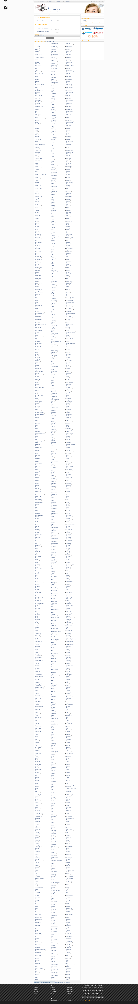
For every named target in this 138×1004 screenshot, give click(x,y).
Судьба (68, 551)
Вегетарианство (39, 371)
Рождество (68, 253)
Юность (68, 958)
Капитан (53, 107)
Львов (52, 319)
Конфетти (53, 194)
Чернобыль (69, 881)
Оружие (53, 655)
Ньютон (53, 571)
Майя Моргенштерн (55, 335)
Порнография (54, 915)
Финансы (68, 786)
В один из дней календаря (45, 28)
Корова (52, 207)
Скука (67, 390)
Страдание (68, 526)
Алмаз (36, 180)
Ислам (52, 60)
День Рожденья (38, 662)
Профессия (69, 120)
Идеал (36, 906)
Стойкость (68, 523)
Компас (52, 174)
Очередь (53, 704)
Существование (70, 564)
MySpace (37, 112)
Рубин (67, 275)
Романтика (68, 261)
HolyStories (37, 92)
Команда (53, 169)
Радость (68, 161)
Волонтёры (38, 471)
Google (36, 89)
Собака (68, 447)
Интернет (37, 960)
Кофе (52, 215)
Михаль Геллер (54, 406)
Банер (36, 228)
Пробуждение (69, 87)
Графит (37, 606)
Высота (37, 531)
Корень (52, 204)
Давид (36, 625)
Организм (53, 649)
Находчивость (54, 513)
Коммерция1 (54, 172)
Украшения (69, 725)
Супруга (68, 562)
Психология (69, 131)
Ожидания (53, 620)
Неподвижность (54, 540)
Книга (52, 156)
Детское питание (39, 676)
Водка (36, 456)
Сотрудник (68, 474)
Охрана (52, 701)
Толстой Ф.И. (69, 638)
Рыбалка (68, 292)
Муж (52, 451)
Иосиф (37, 974)
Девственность (38, 641)
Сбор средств (69, 324)
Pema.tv (37, 120)
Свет (67, 329)
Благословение (38, 294)
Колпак (52, 164)
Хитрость (68, 810)
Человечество (69, 876)
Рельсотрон (69, 221)
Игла (36, 903)
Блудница (37, 303)
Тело (67, 610)
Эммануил (68, 950)
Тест (67, 627)
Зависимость (38, 832)
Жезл (36, 799)
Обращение (53, 592)
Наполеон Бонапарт (55, 491)
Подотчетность (54, 847)
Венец (36, 378)
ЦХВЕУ (68, 865)
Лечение (53, 284)
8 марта (37, 51)
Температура (69, 613)
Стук (67, 546)
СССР (67, 505)
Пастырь (53, 753)
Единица (37, 777)
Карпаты (53, 110)
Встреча (37, 518)
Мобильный (53, 415)
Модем (52, 418)
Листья (52, 297)
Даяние (37, 632)
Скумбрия (68, 392)
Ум (67, 728)
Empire (36, 76)
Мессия (52, 379)
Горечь (37, 587)
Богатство (37, 311)
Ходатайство (69, 816)
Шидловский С (69, 914)
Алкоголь (37, 176)
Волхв (36, 474)
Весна (36, 396)
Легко (52, 267)
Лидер (52, 292)
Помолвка (53, 903)
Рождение (68, 251)
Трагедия (68, 654)
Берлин (37, 261)
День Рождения (39, 660)
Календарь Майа (55, 95)
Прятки (68, 130)
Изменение (38, 922)
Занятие (37, 848)
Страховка (68, 537)
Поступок (53, 941)
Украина (68, 722)
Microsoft (37, 108)
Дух (36, 745)
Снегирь (68, 439)
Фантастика (69, 774)
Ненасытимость (54, 537)
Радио (67, 160)
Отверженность (54, 671)
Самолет (68, 305)
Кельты (52, 125)
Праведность (54, 955)
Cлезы (36, 70)
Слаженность (69, 398)
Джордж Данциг (39, 688)
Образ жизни (54, 589)
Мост (52, 445)
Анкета (37, 193)
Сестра (68, 362)
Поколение (53, 874)
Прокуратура (69, 103)
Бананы (37, 226)
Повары (52, 828)
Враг (36, 507)
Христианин (69, 829)
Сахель (68, 322)
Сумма (68, 559)
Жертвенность (38, 815)
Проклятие (68, 101)
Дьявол (37, 752)
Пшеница (68, 144)
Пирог (52, 795)
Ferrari (36, 82)
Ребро (67, 207)
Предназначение (55, 967)
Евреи (36, 766)
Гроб (36, 617)
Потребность (54, 944)
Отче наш (53, 699)
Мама (52, 339)
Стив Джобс (69, 520)
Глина (36, 562)
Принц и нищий (70, 71)
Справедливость (70, 497)
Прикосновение (70, 65)
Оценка (52, 702)
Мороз (52, 439)
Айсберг (37, 164)
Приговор (68, 54)
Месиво (52, 377)
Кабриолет (53, 87)
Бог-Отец (37, 308)
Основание (53, 661)
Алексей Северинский (40, 174)
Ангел (36, 191)
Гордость (37, 586)
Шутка (67, 924)
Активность (38, 168)
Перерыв (53, 773)
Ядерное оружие (70, 965)
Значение (37, 897)
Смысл (67, 431)
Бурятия (37, 354)
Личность (53, 303)
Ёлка (36, 785)
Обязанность (54, 603)
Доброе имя (38, 701)
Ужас (67, 709)
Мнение (52, 413)
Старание (68, 512)
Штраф (68, 922)
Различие (68, 174)
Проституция (69, 111)
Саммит (68, 299)
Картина (53, 114)
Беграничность (38, 242)
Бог (36, 307)
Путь (67, 142)
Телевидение (69, 602)
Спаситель (68, 483)
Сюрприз (68, 575)
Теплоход (68, 619)
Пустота (68, 138)
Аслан (36, 204)
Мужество (53, 453)
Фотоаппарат (69, 793)
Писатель (53, 800)
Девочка (37, 640)
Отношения (53, 694)
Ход (67, 815)
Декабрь (37, 647)
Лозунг (52, 309)
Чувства (68, 898)
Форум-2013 (69, 791)
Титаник (68, 635)
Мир (52, 398)
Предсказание (54, 971)
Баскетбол (37, 237)
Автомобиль (38, 150)
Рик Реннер (69, 236)
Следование (69, 401)
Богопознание (38, 314)
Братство (37, 341)
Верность (37, 385)
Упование (68, 741)
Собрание (68, 449)
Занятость (37, 849)
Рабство (68, 155)
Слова (67, 404)
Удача (67, 701)
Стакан (68, 510)
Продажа (68, 95)
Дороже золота (38, 725)
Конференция (54, 191)
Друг (36, 739)
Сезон (67, 341)
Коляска (53, 167)
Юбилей (68, 955)
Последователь (54, 925)
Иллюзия (37, 931)
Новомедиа (53, 559)
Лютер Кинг (53, 327)
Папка (52, 729)
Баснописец (38, 239)
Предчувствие (54, 972)
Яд (67, 963)
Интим (37, 961)
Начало (52, 516)
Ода (52, 611)
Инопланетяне (38, 946)
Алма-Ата (37, 179)
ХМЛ (67, 813)
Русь (67, 288)
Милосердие (54, 396)
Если (36, 788)
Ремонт (68, 226)
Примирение (69, 70)
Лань (52, 262)
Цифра (67, 864)
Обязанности (54, 601)
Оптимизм (53, 644)
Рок (67, 256)
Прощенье (68, 127)
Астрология (38, 209)
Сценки (58, 1)
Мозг (52, 420)
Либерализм (53, 287)
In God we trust (38, 95)
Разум (67, 187)
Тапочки (68, 591)
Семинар (68, 349)
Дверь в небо (38, 633)
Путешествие (69, 141)
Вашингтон (38, 368)
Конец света (53, 183)
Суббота (68, 548)
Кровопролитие (54, 237)
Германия (37, 551)
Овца (52, 606)
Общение (53, 598)
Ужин (67, 711)
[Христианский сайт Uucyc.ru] (41, 12)
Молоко (52, 428)
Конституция (54, 186)
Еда (36, 775)
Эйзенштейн (69, 936)
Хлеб (67, 812)
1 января (37, 45)
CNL (36, 68)
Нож (52, 563)
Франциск (68, 796)
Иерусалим (38, 914)
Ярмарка (68, 974)
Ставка (68, 507)
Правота (53, 961)
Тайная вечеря (69, 581)
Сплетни (68, 490)
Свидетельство (69, 333)
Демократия (38, 655)
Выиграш (37, 529)
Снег (67, 438)
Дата (36, 630)
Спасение (68, 482)
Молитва (53, 423)
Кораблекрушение (55, 200)
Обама (52, 573)
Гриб (36, 616)
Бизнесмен (37, 273)
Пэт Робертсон (69, 150)
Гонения (37, 584)
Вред (36, 510)
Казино (52, 88)
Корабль (53, 202)
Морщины (53, 442)
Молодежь (53, 424)
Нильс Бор (53, 552)
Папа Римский (54, 727)
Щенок (68, 928)
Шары (67, 905)
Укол (67, 720)
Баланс (37, 223)
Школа (67, 917)
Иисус (36, 930)
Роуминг (68, 272)
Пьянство (68, 149)
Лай (52, 260)
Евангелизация (38, 763)
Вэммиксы (37, 539)
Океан (52, 623)
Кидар (52, 126)
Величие (37, 376)
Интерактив (38, 955)
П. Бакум (53, 709)
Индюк (37, 939)
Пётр (52, 783)
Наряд (52, 500)
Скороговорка (69, 382)
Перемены (53, 767)
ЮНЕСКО (68, 957)
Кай (52, 91)
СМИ (67, 426)
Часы (67, 873)
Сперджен (68, 485)
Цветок (68, 843)
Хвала (67, 805)
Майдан (52, 331)
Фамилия (68, 772)
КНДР (52, 155)
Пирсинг (53, 797)
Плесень (53, 817)
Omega (36, 117)
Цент (67, 856)
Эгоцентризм (69, 931)
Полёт (52, 879)
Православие (54, 959)
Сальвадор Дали (70, 297)
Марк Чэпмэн (54, 346)
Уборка (68, 693)
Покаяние (53, 868)
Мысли (52, 464)
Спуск (67, 499)
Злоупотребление (39, 887)
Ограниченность (55, 609)
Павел (52, 710)
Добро (36, 699)
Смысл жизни (69, 433)
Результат (68, 212)
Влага (36, 439)
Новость (53, 560)
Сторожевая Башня (70, 524)
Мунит (52, 458)
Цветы (67, 845)
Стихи (50, 1)
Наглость (53, 477)
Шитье (67, 916)
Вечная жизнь (38, 404)
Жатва (36, 797)
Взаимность (38, 411)
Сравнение (68, 501)
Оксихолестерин (55, 628)
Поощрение (53, 909)
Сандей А (68, 311)
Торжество (68, 647)
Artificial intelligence (39, 57)
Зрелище (37, 900)
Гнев (36, 567)
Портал (52, 917)
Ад (36, 155)
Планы (52, 811)
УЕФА (67, 707)
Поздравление (54, 858)
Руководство (69, 281)
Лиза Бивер (53, 293)
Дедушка (37, 646)
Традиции (68, 655)
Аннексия (37, 194)
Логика (52, 305)
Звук (36, 873)
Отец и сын (53, 685)
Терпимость (69, 624)
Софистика (68, 475)
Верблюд (37, 382)
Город (36, 591)
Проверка (68, 89)
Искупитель (53, 49)
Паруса (52, 748)
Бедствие (37, 247)
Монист (52, 434)
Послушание (54, 931)
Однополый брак (55, 617)
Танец (67, 589)
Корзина (53, 205)
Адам (36, 157)
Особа (52, 663)
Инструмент (38, 952)
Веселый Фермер (39, 395)
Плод (52, 819)
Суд (67, 550)
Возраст (37, 461)
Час (67, 872)
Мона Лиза (53, 431)
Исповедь (53, 63)
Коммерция (53, 170)
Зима (36, 884)
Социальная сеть (70, 477)
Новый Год (53, 562)
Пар (52, 731)
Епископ (37, 786)
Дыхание (37, 750)
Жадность (37, 793)
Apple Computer (38, 54)
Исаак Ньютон (54, 43)
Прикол (68, 63)
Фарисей (68, 775)
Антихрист (38, 198)
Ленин (52, 273)
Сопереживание (70, 466)
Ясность (68, 977)
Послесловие (54, 928)
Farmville (37, 81)
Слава (67, 395)
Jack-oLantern (38, 98)
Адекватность (38, 158)
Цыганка (68, 867)
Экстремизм (69, 943)
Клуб (52, 150)
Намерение (53, 486)
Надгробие (53, 480)
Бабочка (37, 220)
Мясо (52, 469)
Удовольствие (69, 704)
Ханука (68, 802)
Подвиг (52, 840)
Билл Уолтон (38, 275)
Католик (53, 118)
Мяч (52, 470)
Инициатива (38, 943)
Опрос (52, 642)
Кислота (53, 132)
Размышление (69, 179)
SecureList (37, 123)
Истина (52, 70)
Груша (36, 622)
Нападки (53, 489)
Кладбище (53, 136)
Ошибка (53, 707)
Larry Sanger (38, 101)
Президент (53, 974)
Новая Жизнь (54, 557)
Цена (67, 849)
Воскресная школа (39, 494)
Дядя (36, 756)
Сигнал (68, 370)
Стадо (67, 509)
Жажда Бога (38, 794)
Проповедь (68, 108)
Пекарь (52, 759)
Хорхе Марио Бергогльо (72, 823)
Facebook (37, 79)
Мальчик (53, 338)
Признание (68, 57)
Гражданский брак (39, 603)
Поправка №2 (54, 911)
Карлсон (53, 109)
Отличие (53, 691)
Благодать (37, 291)
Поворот (53, 832)
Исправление (54, 65)
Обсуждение (54, 595)
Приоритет (68, 76)
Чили (67, 887)
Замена (37, 843)
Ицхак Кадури (54, 82)
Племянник (53, 816)
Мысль (52, 465)
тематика (42, 15)
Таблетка (68, 578)
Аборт (36, 141)
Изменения (38, 924)
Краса (52, 219)
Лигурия (53, 290)
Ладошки (53, 259)
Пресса (68, 43)
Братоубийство (38, 340)
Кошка (52, 216)
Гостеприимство (39, 597)
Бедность (37, 245)
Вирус (36, 428)
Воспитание (38, 497)
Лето (52, 282)
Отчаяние (53, 697)
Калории (53, 96)
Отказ (52, 688)
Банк (36, 229)
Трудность (68, 673)
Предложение (54, 966)
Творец (68, 595)
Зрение (37, 901)
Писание (53, 798)
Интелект (37, 954)
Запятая (37, 854)
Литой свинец (54, 300)
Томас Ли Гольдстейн (71, 640)
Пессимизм (53, 781)
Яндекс (68, 969)
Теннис (68, 616)
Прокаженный (69, 100)
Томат (67, 643)
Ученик (68, 764)
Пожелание (53, 854)
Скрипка (68, 387)
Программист (69, 92)
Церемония (69, 857)
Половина (53, 888)
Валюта (37, 365)
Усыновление (69, 755)
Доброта (37, 704)
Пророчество (69, 109)
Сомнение (68, 463)
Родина (68, 245)
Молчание (53, 429)
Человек (68, 875)
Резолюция (68, 210)
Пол (52, 877)
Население (53, 502)
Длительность (38, 696)
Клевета (53, 140)
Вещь (36, 409)
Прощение (68, 125)
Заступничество (39, 860)
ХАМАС (68, 800)
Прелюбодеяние (54, 975)
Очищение (53, 705)
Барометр (37, 236)
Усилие (68, 747)
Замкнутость (38, 845)
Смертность (69, 422)
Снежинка (68, 442)
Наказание (53, 483)
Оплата (52, 638)
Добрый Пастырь (39, 706)
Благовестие (38, 288)
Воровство (37, 486)
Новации (53, 555)
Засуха (37, 862)
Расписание (69, 193)
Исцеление (53, 80)
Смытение (68, 434)
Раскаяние (68, 191)
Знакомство (38, 890)
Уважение (68, 695)
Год (36, 570)
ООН (52, 633)
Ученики (68, 766)
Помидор (53, 899)
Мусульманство (54, 461)
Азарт (36, 163)
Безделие (37, 248)
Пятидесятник (69, 152)
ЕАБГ (36, 758)
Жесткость (37, 818)
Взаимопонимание (39, 414)
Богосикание (38, 316)
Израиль (37, 928)
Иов (36, 971)
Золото (37, 898)
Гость (36, 598)
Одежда (52, 612)
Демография (38, 654)
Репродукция (69, 228)
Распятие (68, 194)
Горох (36, 594)
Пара (52, 732)
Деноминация (38, 657)
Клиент (52, 144)
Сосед (67, 467)
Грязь (36, 624)
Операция (53, 636)
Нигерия (53, 549)
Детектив (37, 671)
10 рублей (37, 46)
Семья (67, 352)
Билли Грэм (38, 278)
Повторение (53, 833)
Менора (52, 369)
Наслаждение (54, 505)
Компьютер (53, 178)
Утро (67, 758)
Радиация (68, 158)
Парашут (53, 737)
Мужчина (53, 454)
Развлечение (69, 166)
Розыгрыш (68, 254)
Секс (67, 346)
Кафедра (53, 121)
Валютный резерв (39, 366)
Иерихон (37, 913)
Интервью (37, 957)
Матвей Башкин (54, 350)
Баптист (37, 232)
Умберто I (68, 729)
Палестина (53, 713)
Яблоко (68, 961)
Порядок (53, 920)
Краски (52, 221)
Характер (68, 804)
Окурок (52, 630)
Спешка (68, 486)
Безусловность (38, 254)
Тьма (67, 685)
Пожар (52, 852)
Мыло (52, 462)
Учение (68, 763)
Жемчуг (37, 802)
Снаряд (68, 436)
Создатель (68, 456)
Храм (67, 826)
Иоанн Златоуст (39, 968)
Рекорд (68, 218)
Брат (36, 338)
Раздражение (69, 172)
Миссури (53, 401)
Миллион (53, 394)
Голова (37, 573)
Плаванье (53, 806)
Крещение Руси (54, 232)
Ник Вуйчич (54, 551)
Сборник (68, 325)
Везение (37, 373)
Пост (52, 936)
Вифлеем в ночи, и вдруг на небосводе (48, 29)
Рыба (67, 291)
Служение (68, 409)
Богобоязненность (39, 313)
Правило (53, 958)
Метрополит (54, 387)
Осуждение (53, 667)
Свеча (67, 330)
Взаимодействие (39, 412)
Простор (68, 112)
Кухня (52, 256)
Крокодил (53, 240)
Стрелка (68, 539)
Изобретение (38, 927)
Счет (67, 570)
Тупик (67, 676)
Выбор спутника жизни (40, 523)
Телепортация (69, 605)
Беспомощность (39, 267)
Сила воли (68, 373)
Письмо (52, 802)
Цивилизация (69, 860)
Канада (52, 104)
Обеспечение (54, 576)
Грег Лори (37, 608)
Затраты (37, 864)
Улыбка (68, 726)
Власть (37, 442)
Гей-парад (37, 545)
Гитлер (37, 557)
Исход (52, 79)
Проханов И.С (69, 122)
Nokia (36, 116)
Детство (37, 679)
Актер (36, 166)
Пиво (52, 791)
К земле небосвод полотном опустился (48, 33)
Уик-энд (68, 714)
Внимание (37, 452)
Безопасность (38, 250)
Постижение (54, 937)
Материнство (54, 352)
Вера (36, 381)
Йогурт (52, 85)
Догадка (37, 711)
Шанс (67, 903)
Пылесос (68, 146)
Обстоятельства (54, 593)
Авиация (37, 147)
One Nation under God (40, 119)
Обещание (53, 578)
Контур (52, 189)
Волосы (37, 472)
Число (67, 890)
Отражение (53, 696)
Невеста (53, 522)
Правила (53, 956)
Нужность (53, 570)
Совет (67, 455)
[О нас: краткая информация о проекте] (91, 1)
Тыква (67, 684)
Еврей (36, 767)
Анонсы (41, 1)
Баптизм (37, 231)
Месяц (52, 382)
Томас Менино (69, 641)
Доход (36, 734)
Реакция (68, 202)
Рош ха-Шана (69, 273)
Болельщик (38, 325)
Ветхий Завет (38, 401)
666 (36, 49)
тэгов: (84, 20)
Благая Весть (38, 283)
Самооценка (69, 308)
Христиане (68, 827)
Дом (36, 720)
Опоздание (53, 641)
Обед (52, 574)
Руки (67, 280)
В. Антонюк (38, 357)
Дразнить (37, 737)
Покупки (53, 876)
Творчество (69, 597)
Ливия (52, 289)
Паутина (53, 757)
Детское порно (38, 677)
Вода (36, 453)
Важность (37, 362)
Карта (52, 112)
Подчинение (54, 851)
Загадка (37, 835)
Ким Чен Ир (54, 129)
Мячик (52, 472)
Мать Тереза (54, 355)
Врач (36, 509)
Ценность (68, 854)
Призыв (68, 60)
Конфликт (53, 196)
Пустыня (68, 139)
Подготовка (53, 841)
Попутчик (53, 912)
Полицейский (54, 884)
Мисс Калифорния (55, 399)
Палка (52, 716)
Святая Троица (69, 338)
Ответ (52, 674)
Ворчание (37, 490)
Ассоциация (38, 206)
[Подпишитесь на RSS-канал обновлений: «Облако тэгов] (92, 37)
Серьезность (69, 360)
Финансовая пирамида (71, 785)
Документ (37, 714)
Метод (52, 385)
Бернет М (37, 262)
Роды (67, 250)
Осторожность (54, 664)
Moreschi (37, 109)
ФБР (67, 778)
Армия (37, 202)
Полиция (53, 885)
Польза (52, 893)
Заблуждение (38, 827)
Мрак (52, 448)
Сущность (68, 565)
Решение (68, 232)
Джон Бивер (38, 682)
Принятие (68, 75)
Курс (52, 254)
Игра (36, 905)
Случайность (69, 414)
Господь (37, 595)
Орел (52, 650)
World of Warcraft (39, 138)
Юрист (68, 960)
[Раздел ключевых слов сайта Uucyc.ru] (57, 12)
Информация (38, 965)
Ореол (52, 652)
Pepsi (36, 122)
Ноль (52, 565)
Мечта (52, 388)
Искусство (53, 57)
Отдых (52, 680)
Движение (37, 636)
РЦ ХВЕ (68, 289)
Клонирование (54, 147)
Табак (67, 576)
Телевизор (68, 603)
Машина (53, 358)
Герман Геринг (38, 550)
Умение (68, 731)
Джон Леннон (38, 685)
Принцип (68, 73)
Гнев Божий (38, 569)
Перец (52, 775)
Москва (52, 443)
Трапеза (68, 662)
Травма (68, 652)
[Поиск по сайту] (99, 1)
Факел (67, 771)
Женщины (37, 810)
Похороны (53, 947)
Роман (67, 259)
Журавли (37, 824)
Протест (68, 117)
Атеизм (37, 212)
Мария (52, 342)
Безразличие (38, 251)
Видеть (37, 420)
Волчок (37, 477)
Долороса (37, 718)
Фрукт (67, 797)
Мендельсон (54, 368)
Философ (68, 782)
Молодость (53, 426)
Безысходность (38, 256)
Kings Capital (38, 100)
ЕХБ (36, 791)
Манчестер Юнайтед (56, 341)
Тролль (68, 668)
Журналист (38, 826)
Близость (37, 299)
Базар (36, 221)
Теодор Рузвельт (70, 617)
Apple (36, 52)
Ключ (52, 151)
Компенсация (54, 175)
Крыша (52, 248)
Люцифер (53, 328)
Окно (52, 626)
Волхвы (37, 475)
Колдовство (53, 161)
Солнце (68, 460)
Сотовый (68, 472)
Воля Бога (37, 480)
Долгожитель (38, 717)
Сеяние (68, 365)
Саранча (68, 319)
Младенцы (53, 412)
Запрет (37, 853)
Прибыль (68, 49)
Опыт (52, 645)
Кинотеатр (53, 131)
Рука (67, 278)
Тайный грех (69, 583)
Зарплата (37, 857)
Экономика (68, 938)
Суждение (68, 556)
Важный (37, 363)
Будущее (37, 344)
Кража (52, 218)
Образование (54, 590)
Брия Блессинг (38, 343)
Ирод (36, 979)
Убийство (68, 690)
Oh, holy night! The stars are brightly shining (48, 20)
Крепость (53, 227)
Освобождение (54, 656)
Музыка (52, 456)
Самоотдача (69, 307)
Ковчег (52, 159)
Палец (52, 715)
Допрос (37, 723)
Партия (52, 746)
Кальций (53, 99)
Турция (68, 679)
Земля (36, 881)
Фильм (67, 783)
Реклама (68, 217)
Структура (68, 543)
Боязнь (37, 333)
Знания (37, 895)
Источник (53, 76)
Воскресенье (38, 493)
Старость (68, 515)
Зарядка (37, 859)
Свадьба (68, 327)
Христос (68, 832)
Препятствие (54, 978)
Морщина (53, 440)
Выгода (37, 526)
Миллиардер (54, 393)
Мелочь (52, 364)
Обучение (53, 596)
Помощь (53, 904)
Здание (37, 875)
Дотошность (38, 731)
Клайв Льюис (54, 137)
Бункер (37, 351)
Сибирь (68, 368)
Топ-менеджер (69, 644)
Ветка (36, 400)
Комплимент (54, 177)
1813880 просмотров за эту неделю (92, 22)
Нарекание (53, 492)
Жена (36, 805)
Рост (67, 269)
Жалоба (37, 796)
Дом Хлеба (38, 722)
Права (52, 952)
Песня (52, 778)
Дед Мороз (38, 644)
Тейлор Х (68, 598)
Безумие (37, 253)
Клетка (52, 142)
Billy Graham (38, 63)
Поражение (53, 914)
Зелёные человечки (39, 878)
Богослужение (38, 319)
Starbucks (37, 128)
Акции (36, 171)
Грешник (37, 614)
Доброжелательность (40, 703)
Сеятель (68, 366)
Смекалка (68, 417)
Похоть (52, 948)
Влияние (37, 445)
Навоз (52, 473)
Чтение (68, 897)
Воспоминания (38, 499)
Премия (52, 977)
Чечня (67, 886)
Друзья (37, 742)
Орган (52, 647)
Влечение (37, 444)
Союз (67, 480)
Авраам (37, 149)
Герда (36, 548)
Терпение (68, 622)
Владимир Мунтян (39, 441)
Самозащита (69, 303)
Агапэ (36, 153)
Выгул (36, 527)
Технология (69, 630)
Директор (37, 695)
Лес (52, 279)
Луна (52, 317)
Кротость (53, 243)
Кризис (52, 234)
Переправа (53, 772)
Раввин (68, 157)
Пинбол (52, 792)
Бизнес (37, 272)
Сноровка (68, 445)
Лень (52, 275)
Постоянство (54, 939)
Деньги (37, 663)
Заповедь (37, 851)
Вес (36, 393)
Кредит (52, 224)
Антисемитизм (38, 196)
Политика (53, 881)
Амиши (37, 187)
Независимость (54, 533)
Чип (67, 889)
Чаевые (68, 868)
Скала (67, 378)
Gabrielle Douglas (39, 86)
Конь (52, 197)
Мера (52, 372)
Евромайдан (38, 771)
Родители (68, 247)
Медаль (52, 363)
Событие (68, 450)
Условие (68, 748)
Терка (67, 621)
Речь (67, 231)
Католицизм (53, 120)
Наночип (53, 488)
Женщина (37, 808)
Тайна (67, 580)
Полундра (53, 892)
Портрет (53, 918)
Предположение (54, 969)
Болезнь (37, 322)
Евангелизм (38, 764)
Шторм (68, 920)
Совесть (68, 453)
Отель (52, 682)
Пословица (53, 929)
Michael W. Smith (39, 106)
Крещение (53, 230)
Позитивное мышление (56, 860)
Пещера (53, 787)
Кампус (52, 103)
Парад (52, 734)
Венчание (37, 379)
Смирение (68, 428)
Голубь (37, 581)
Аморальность (38, 188)
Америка (37, 183)
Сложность (68, 408)
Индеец (37, 938)
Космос (52, 211)
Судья (67, 553)
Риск (67, 240)
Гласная (37, 561)
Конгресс (53, 181)
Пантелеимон (54, 724)
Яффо (67, 979)
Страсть (68, 532)
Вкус (36, 438)
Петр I (52, 784)
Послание (53, 923)
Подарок (53, 836)
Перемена (53, 765)
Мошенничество (55, 447)
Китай (52, 134)
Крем (52, 226)
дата (41, 35)
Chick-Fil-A (37, 67)
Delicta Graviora (39, 73)
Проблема (68, 86)
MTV (36, 111)
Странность (69, 529)
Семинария (69, 351)
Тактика (68, 586)
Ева (36, 759)
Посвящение (54, 922)
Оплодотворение (55, 639)
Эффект (68, 954)
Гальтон (37, 540)
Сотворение (69, 471)
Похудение (53, 950)
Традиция (68, 657)
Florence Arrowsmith (39, 84)
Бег (36, 240)
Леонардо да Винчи (55, 278)
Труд (67, 670)
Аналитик (37, 190)
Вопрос (37, 483)
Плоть (52, 821)
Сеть (67, 363)
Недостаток (53, 530)
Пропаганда (69, 105)
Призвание (68, 56)
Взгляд (36, 415)
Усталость (68, 752)
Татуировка (69, 592)
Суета (67, 554)
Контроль (53, 188)
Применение (69, 67)
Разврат (68, 169)
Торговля (68, 646)
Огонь (52, 608)
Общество (53, 600)
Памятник (53, 720)
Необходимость (54, 538)
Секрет (68, 344)
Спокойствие (69, 493)
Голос (36, 578)
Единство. (37, 780)
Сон (67, 464)
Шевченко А (69, 909)
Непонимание (54, 541)
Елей (36, 783)
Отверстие (53, 672)
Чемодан (68, 879)
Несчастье (53, 546)
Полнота (53, 887)
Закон (36, 842)
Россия (68, 267)
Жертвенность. (38, 816)
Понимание (53, 907)
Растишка (68, 198)
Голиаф (37, 572)
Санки (67, 314)
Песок (52, 780)
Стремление (69, 540)
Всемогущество (39, 515)
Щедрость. (68, 927)
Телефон (68, 608)
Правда (52, 953)
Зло (36, 886)
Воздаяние (37, 458)
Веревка (37, 384)
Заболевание (38, 829)
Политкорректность (55, 882)
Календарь (53, 93)
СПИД (67, 488)
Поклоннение (54, 871)
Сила (67, 371)
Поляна (52, 896)
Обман (52, 584)
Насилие (53, 503)
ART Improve (38, 56)
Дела (36, 649)
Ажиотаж (37, 161)
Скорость (68, 384)
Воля (36, 479)
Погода (52, 835)
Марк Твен (53, 344)
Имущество (38, 935)
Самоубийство (69, 310)
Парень (52, 740)
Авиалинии (38, 146)
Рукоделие (68, 283)
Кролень (53, 241)
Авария (37, 142)
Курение (53, 252)
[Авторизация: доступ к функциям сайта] (102, 1)
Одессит (53, 614)
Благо (36, 284)
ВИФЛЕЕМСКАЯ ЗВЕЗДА (45, 31)
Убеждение (69, 688)
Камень (52, 101)
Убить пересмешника (71, 692)
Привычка (68, 51)
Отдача (52, 679)
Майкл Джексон (54, 333)
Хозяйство (68, 819)
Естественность (39, 789)
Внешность (38, 450)
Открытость (53, 690)
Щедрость (68, 925)
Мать (52, 353)
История (53, 71)
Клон (52, 145)
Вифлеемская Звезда (40, 433)
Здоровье (37, 876)
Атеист (37, 213)
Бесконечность (38, 265)
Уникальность (69, 737)
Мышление (53, 467)
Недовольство (54, 525)
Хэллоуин (68, 837)
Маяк (52, 360)
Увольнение (69, 698)
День (36, 658)
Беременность (38, 259)
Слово (67, 406)
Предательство (54, 964)
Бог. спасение (38, 310)
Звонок (37, 872)
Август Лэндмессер (40, 144)
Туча (67, 682)
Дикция (37, 693)
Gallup (36, 87)
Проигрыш (68, 98)
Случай (68, 412)
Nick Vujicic (38, 114)
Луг (52, 316)
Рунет (67, 284)
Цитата (68, 862)
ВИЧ (36, 434)
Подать (52, 838)
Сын (67, 573)
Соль (67, 461)
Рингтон (68, 239)
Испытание (53, 66)
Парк (52, 742)
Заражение (37, 856)
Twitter (36, 133)
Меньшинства (54, 371)
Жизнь (36, 823)
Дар (36, 628)
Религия (68, 220)
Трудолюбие (69, 674)
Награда (53, 478)
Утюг (67, 759)
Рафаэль (68, 201)
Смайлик (68, 415)
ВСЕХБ (37, 516)
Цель (67, 848)
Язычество (68, 968)
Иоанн (36, 966)
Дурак (36, 744)
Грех (36, 611)
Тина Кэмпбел (69, 632)
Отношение (53, 693)
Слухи (67, 411)
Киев (52, 128)
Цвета (67, 842)
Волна (36, 469)
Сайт (67, 295)
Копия (52, 199)
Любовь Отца (54, 323)
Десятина (37, 668)
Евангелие (37, 761)
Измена (37, 920)
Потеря (52, 942)
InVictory (37, 97)
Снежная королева (70, 444)
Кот (52, 213)
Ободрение (53, 585)
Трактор (68, 658)
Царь (67, 840)
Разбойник (68, 163)
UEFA (36, 135)
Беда (36, 243)
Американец (38, 185)
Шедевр (68, 911)
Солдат (68, 458)
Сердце (68, 357)
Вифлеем (37, 431)
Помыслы (53, 906)
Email (36, 75)
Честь (67, 884)
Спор (67, 494)
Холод (67, 821)
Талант (68, 587)
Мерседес (53, 376)
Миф (52, 404)
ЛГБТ (52, 263)
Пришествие (69, 84)
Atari (36, 59)
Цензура (68, 851)
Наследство (53, 507)
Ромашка (68, 262)
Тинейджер (69, 633)
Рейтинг (68, 213)
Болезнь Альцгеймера (40, 324)
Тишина (68, 636)
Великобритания (39, 374)
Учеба (67, 761)
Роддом (68, 243)
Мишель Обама (54, 407)
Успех (67, 750)
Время (36, 512)
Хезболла (68, 807)
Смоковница (69, 430)
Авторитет (37, 152)
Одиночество (54, 615)
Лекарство (53, 270)
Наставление (54, 508)
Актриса (37, 169)
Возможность (38, 460)
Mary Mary (37, 103)
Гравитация (38, 602)
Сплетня (68, 491)
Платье (52, 814)
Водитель (37, 455)
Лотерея (53, 312)
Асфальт (37, 210)
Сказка (67, 376)
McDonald (37, 105)
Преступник (69, 46)
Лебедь (52, 265)
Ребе (67, 204)
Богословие (38, 318)
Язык (67, 966)
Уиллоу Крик (69, 715)
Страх (67, 535)
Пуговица (68, 136)
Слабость (68, 393)
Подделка (53, 843)
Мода (52, 417)
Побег (52, 824)
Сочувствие (69, 479)
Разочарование (69, 182)
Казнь (52, 90)
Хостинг (68, 824)
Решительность (69, 234)
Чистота (68, 892)
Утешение (68, 756)
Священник (69, 340)
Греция (37, 613)
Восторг (37, 504)
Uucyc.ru (36, 15)
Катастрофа (53, 117)
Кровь (52, 238)
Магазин (53, 330)
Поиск (52, 865)
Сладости (68, 396)
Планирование (54, 810)
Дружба (37, 741)
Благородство (38, 292)
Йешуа (52, 84)
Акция (36, 172)
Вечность (37, 406)
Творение (68, 594)
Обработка (53, 587)
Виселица (37, 430)
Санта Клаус (69, 316)
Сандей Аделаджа (70, 313)
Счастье (68, 569)
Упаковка (68, 739)
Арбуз (36, 199)
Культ (52, 251)
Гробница (37, 619)
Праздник (53, 963)
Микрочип (53, 391)
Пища (52, 805)
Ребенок (68, 206)
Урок (67, 744)
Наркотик (53, 495)
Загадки (37, 837)
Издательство (38, 919)
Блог (36, 300)
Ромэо (67, 264)
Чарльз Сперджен (70, 870)
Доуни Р (37, 733)
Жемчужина (38, 804)
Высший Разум (38, 534)
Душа (36, 748)
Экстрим (68, 944)
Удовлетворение (70, 703)
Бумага (37, 349)
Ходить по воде (70, 818)
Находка (53, 511)
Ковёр (52, 158)
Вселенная (37, 513)
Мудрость (53, 450)
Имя (36, 936)
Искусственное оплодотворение (55, 53)
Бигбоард (37, 270)
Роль (67, 258)
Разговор (68, 171)
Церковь (68, 859)
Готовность (38, 600)
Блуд (36, 302)
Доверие (37, 707)
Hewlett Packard (38, 90)
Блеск (36, 297)
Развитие (68, 164)
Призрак (68, 59)
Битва (36, 280)
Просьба (68, 116)
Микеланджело (54, 390)
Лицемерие (53, 301)
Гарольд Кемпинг (39, 542)
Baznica (37, 62)
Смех (67, 425)
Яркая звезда (69, 973)
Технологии (69, 628)
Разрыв (68, 185)
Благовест (37, 286)
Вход (36, 520)
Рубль (67, 277)
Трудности (68, 671)
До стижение (38, 698)
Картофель (53, 115)
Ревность (68, 209)
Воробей (37, 485)
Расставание (69, 196)
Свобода (68, 335)
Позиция (53, 862)
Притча (68, 81)
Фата (67, 777)
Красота (53, 222)
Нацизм (52, 514)
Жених (36, 807)
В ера (36, 355)
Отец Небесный (54, 686)
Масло (52, 349)
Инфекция (37, 963)
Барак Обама (38, 234)
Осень (52, 660)
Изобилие (37, 925)
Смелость (68, 419)
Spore (36, 127)
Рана (67, 190)
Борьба (37, 332)
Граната (37, 605)
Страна (68, 527)
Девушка (37, 643)
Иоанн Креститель (39, 969)
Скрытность (69, 389)
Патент (52, 756)
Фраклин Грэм (69, 794)
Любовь (52, 322)
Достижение (38, 726)
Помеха (52, 898)
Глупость (37, 564)
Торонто (68, 649)
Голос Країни (38, 580)
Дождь (36, 712)
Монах (52, 432)
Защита (37, 867)
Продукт (68, 97)
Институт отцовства (40, 950)
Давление (37, 627)
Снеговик (68, 441)
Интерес (37, 958)
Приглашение (69, 52)
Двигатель (37, 635)
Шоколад (68, 919)
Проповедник (69, 106)
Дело (36, 652)
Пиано (52, 789)
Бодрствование (38, 321)
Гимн (36, 554)
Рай (67, 188)
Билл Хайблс (38, 277)
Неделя (52, 524)
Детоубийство (38, 674)
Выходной (37, 537)
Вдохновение (38, 370)
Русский (68, 286)
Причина (68, 82)
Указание (68, 718)
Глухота (37, 565)
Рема (67, 223)
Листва (52, 295)
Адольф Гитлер (39, 160)
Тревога (68, 663)
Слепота (68, 403)
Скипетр (68, 379)
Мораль (52, 436)
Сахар (67, 321)
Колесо (52, 162)
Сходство (68, 567)
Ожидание (53, 619)
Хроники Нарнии (70, 834)
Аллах (36, 177)
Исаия (52, 45)
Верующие (37, 392)
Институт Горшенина (40, 949)
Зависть (37, 834)
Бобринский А (38, 305)
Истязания (53, 77)
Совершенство (69, 452)
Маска (52, 347)
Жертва (37, 812)
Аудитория (37, 215)
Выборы (37, 524)
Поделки (53, 846)
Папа (52, 726)
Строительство (69, 542)
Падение (53, 712)
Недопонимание (54, 527)
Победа (52, 825)
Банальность (38, 224)
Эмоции (68, 952)
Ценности (68, 853)
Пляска (52, 822)
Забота (37, 830)
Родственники (69, 248)
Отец (52, 683)
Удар (67, 699)
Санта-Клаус (69, 318)
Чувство (68, 900)
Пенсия (52, 762)
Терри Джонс (69, 625)
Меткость (53, 383)
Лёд (52, 268)
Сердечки (68, 355)
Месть (52, 380)
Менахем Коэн (54, 366)
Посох (52, 934)
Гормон (37, 589)
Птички (68, 135)
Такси (67, 584)
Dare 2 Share (38, 71)
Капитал (53, 106)
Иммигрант (38, 933)
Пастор (52, 750)
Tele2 (36, 130)
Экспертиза (69, 941)
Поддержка (53, 844)
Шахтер (68, 906)
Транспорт (68, 660)
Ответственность (55, 675)
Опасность (53, 634)
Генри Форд (38, 546)
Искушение (53, 59)
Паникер (53, 723)
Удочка (68, 706)
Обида (52, 579)
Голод (36, 575)
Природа (68, 78)
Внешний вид (38, 449)
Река (67, 215)
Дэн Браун (37, 755)
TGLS (36, 131)
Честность (68, 883)
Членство (68, 894)
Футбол (68, 799)
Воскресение (38, 491)
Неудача (53, 548)
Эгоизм (68, 930)
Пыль (67, 147)
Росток (68, 270)
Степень (68, 518)
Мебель (52, 361)
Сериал (68, 359)
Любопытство (54, 325)
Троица (68, 666)
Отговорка (53, 677)
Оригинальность (55, 653)
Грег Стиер (38, 610)
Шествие (68, 913)
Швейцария (69, 908)
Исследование (54, 68)
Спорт (67, 496)
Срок (67, 502)
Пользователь (54, 895)
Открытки (67, 1)
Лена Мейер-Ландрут (56, 271)
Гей (36, 543)
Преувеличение (70, 48)
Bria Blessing (38, 65)
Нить (52, 554)
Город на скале (38, 592)
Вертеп (37, 390)
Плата (52, 813)
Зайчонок (37, 840)
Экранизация (69, 939)
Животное (37, 821)
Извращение (38, 917)
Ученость (68, 767)
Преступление (69, 45)
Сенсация (68, 354)
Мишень (53, 409)
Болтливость (38, 327)
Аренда (37, 201)
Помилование (54, 901)
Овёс (52, 604)
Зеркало (37, 883)
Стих (67, 521)
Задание (37, 838)
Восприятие (38, 501)
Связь (67, 337)
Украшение (69, 723)
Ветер (36, 398)
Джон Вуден (38, 684)
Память (52, 721)
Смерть (68, 423)
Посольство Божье (55, 933)
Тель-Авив (68, 611)
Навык (52, 475)
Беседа (37, 264)
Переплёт (53, 770)
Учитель (68, 769)
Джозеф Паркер (39, 681)
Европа (37, 772)
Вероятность (38, 389)
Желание (37, 800)
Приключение (69, 62)
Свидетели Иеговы (70, 332)
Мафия (52, 357)
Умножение (69, 733)
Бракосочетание (39, 337)
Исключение (54, 46)
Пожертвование (54, 857)
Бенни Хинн (38, 258)
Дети (36, 673)
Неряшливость (54, 543)
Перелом (53, 764)
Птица (67, 133)
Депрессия (37, 665)
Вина (36, 425)
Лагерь (52, 257)
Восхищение (38, 505)
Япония (68, 971)
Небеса (52, 518)
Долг (36, 715)
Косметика (53, 210)
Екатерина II (38, 782)
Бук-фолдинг (38, 346)
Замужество (38, 846)
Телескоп (68, 606)
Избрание (37, 916)
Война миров (38, 467)
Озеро (52, 622)
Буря (36, 352)
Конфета (53, 192)
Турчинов (68, 681)
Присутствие (69, 79)
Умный (68, 734)
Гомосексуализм (39, 583)
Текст (67, 600)
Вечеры (37, 403)
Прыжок (68, 128)
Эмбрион (68, 947)
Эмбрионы (68, 949)
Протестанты (69, 119)
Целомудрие (69, 846)
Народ (52, 497)
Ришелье (68, 242)
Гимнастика (38, 556)
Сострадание (69, 469)
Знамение (37, 892)
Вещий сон (38, 408)
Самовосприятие (70, 302)
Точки (67, 651)
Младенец (53, 410)
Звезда (36, 870)
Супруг (68, 561)
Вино (36, 426)
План (52, 808)
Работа (68, 153)
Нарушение (53, 499)
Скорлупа (68, 381)
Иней (36, 941)
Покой (52, 873)
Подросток (53, 849)
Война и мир (38, 466)
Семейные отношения (71, 348)
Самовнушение (69, 300)
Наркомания (54, 494)
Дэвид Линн (38, 753)
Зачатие (37, 865)
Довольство (38, 709)
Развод (67, 168)
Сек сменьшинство (70, 343)
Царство (68, 838)
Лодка (52, 306)
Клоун (52, 148)
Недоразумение (54, 529)
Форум (68, 789)
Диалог (37, 690)
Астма (36, 207)
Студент (68, 545)
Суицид (68, 557)
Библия (37, 269)
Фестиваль (68, 780)
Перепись (53, 768)
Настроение (53, 510)
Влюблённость (38, 447)
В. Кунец (37, 359)
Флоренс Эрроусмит (71, 788)
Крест (52, 229)
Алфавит (37, 182)
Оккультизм (53, 625)
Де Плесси (37, 638)
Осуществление (54, 669)
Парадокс (53, 735)
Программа (69, 90)
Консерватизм (54, 185)
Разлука (68, 176)
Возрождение (38, 463)
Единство (37, 778)
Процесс (68, 123)
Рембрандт (68, 224)
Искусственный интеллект (57, 55)
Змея (36, 889)
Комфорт (53, 180)
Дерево (37, 666)
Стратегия (68, 534)
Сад (67, 294)
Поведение (53, 830)
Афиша (37, 218)
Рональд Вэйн (69, 265)
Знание (37, 894)
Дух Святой (38, 747)
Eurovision (37, 78)
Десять (37, 670)
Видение (37, 417)
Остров (52, 666)
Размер (68, 177)
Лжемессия (53, 286)
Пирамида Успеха (55, 794)
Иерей (36, 911)
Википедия (37, 423)
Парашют (53, 739)
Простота (68, 114)
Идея (36, 908)
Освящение (53, 658)
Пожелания (53, 855)
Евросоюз (37, 774)
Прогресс (68, 93)
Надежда (53, 481)
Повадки (53, 827)
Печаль (52, 786)
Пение (52, 761)
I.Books (37, 93)
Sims (36, 125)
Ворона (37, 488)
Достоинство (38, 728)
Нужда (52, 568)
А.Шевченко (38, 139)
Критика (53, 235)
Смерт (67, 420)
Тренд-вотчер (69, 665)
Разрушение (69, 183)
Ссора (67, 504)
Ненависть (53, 535)
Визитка (37, 422)
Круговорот (53, 245)
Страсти (68, 531)
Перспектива (54, 776)
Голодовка (37, 576)
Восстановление (39, 502)
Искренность (54, 48)
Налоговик (53, 484)
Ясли (67, 976)
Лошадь (53, 314)
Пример (68, 68)
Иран (36, 977)
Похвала (53, 945)
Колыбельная (54, 166)
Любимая (53, 320)
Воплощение (38, 482)
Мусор (52, 459)
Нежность (53, 532)
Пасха (52, 754)
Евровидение (38, 769)
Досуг (36, 729)
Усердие (68, 745)
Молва (52, 421)
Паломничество (54, 718)
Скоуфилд (68, 385)
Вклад (36, 436)
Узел (67, 712)
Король (52, 208)
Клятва (52, 153)
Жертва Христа (39, 813)
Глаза (36, 559)
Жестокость (38, 819)
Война (36, 464)
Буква (36, 348)
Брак (36, 335)
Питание (53, 803)
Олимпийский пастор (56, 631)
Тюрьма (68, 687)
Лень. (52, 276)
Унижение (68, 736)
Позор (52, 863)
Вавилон (37, 360)
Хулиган (68, 835)
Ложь (52, 308)
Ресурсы (68, 229)
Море (52, 437)
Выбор (37, 521)
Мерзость (53, 374)
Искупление (53, 51)
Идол (36, 909)
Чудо (67, 901)
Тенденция (68, 614)
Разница (68, 180)
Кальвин (53, 98)
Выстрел (37, 532)
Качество (53, 123)
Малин (52, 336)
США (67, 572)
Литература (53, 298)
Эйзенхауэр (69, 935)
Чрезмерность (69, 895)
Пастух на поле (54, 751)
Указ (67, 717)
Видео (36, 419)
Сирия (67, 374)
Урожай (68, 742)
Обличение (53, 582)
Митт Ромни (54, 402)
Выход (36, 535)
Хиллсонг (68, 808)
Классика (53, 139)
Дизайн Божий (38, 692)
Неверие (53, 521)
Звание (37, 868)
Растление (68, 199)
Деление (37, 651)
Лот (52, 311)
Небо (52, 519)
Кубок (52, 249)
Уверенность (69, 696)
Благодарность (38, 289)
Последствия (54, 926)
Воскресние (38, 496)
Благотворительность (40, 295)
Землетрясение (38, 879)
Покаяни (53, 866)
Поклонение (53, 870)
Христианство (69, 830)
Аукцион (37, 217)
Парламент (53, 743)
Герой (36, 553)
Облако (52, 581)
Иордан (37, 973)
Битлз (36, 281)
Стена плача (69, 516)
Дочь (36, 736)
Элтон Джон (69, 946)
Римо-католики (69, 237)
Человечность (69, 878)
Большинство (38, 330)
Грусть (37, 621)
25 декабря (37, 48)
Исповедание (54, 62)
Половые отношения (56, 890)
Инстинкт (37, 947)
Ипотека (37, 976)
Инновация (38, 944)
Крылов (52, 246)
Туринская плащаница (71, 677)
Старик (68, 513)
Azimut (37, 60)
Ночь (52, 566)
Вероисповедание (39, 387)
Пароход (53, 745)
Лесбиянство (54, 281)
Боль (36, 329)
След (67, 400)
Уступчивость (69, 753)
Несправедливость (55, 544)
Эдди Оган (68, 933)
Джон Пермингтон (39, 687)
